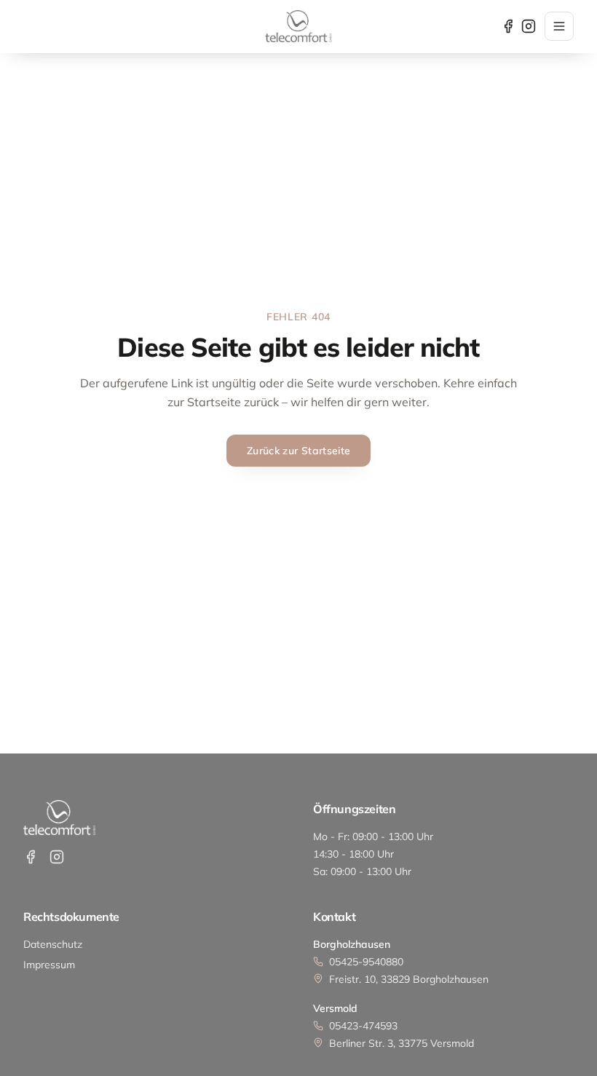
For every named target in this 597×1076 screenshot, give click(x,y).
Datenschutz (52, 944)
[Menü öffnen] (559, 26)
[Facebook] (508, 26)
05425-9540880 (366, 961)
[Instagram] (528, 26)
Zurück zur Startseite (298, 450)
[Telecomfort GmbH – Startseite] (298, 26)
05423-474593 (363, 1025)
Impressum (49, 964)
